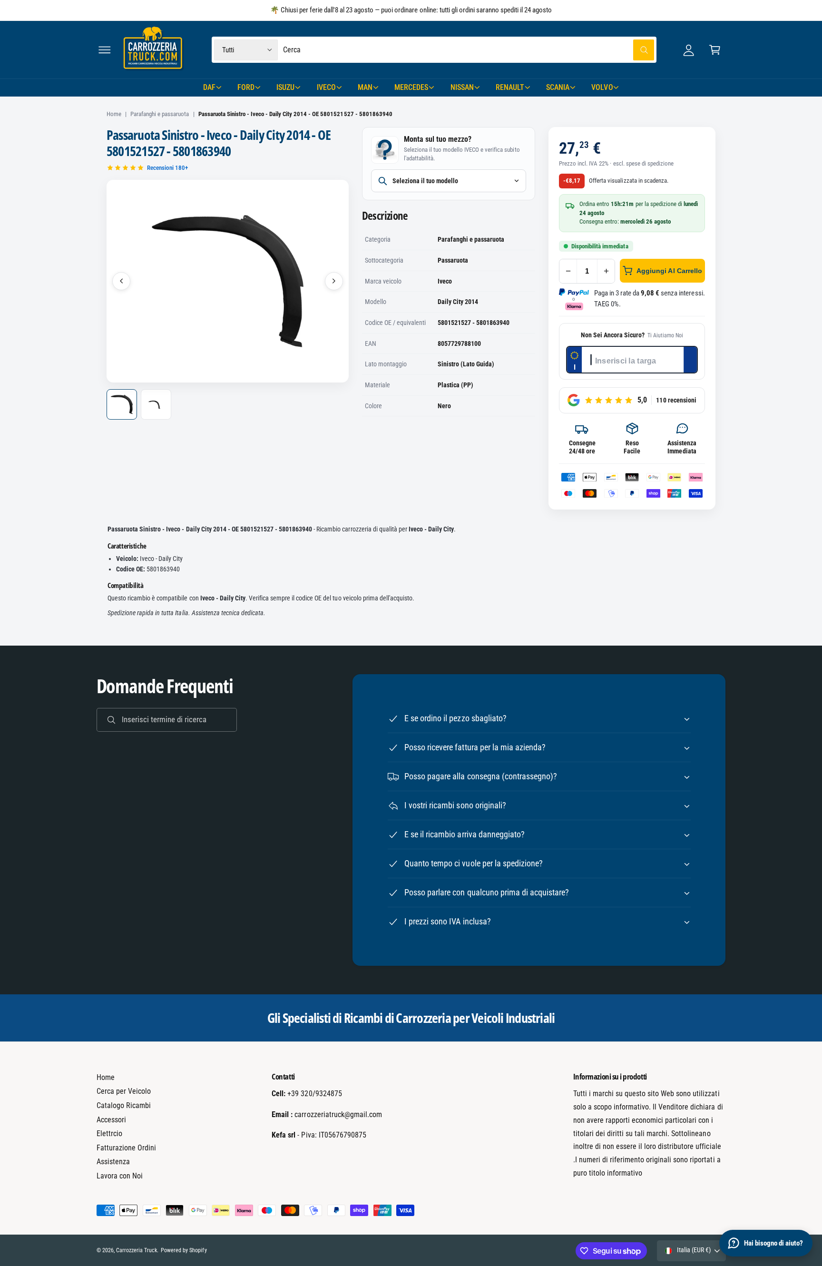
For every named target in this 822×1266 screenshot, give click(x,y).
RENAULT (510, 87)
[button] (104, 50)
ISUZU (285, 87)
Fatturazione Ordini (126, 1147)
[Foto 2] (156, 404)
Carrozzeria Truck (136, 1250)
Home (114, 114)
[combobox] (469, 50)
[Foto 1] (122, 404)
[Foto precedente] (121, 281)
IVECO (326, 87)
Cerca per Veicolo (124, 1091)
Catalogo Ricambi (124, 1105)
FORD (245, 87)
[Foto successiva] (334, 281)
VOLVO (602, 87)
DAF (209, 87)
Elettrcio (109, 1133)
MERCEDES (411, 87)
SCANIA (557, 87)
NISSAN (462, 87)
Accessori (111, 1119)
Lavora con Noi (120, 1175)
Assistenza (113, 1161)
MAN (365, 87)
